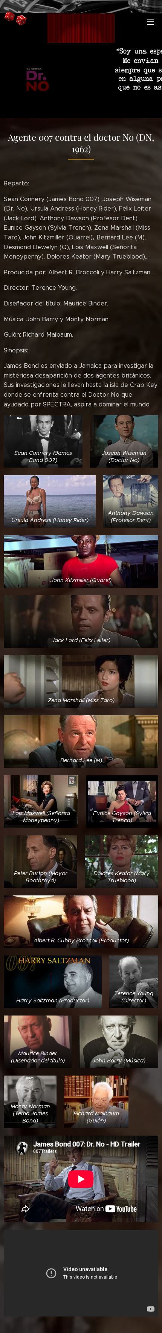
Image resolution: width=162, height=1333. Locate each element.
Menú (150, 21)
